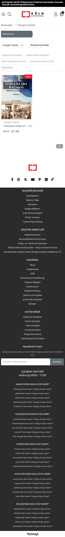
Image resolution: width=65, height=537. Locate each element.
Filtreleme (8, 34)
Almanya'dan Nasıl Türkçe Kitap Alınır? (32, 389)
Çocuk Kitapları (33, 330)
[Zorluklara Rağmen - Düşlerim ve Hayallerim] (16, 98)
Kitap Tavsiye (32, 217)
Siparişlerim (33, 196)
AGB (32, 273)
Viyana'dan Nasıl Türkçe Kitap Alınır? (32, 483)
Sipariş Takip (32, 200)
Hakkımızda (33, 269)
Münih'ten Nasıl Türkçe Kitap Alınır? (32, 398)
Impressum (32, 286)
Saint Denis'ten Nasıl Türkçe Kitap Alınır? (33, 466)
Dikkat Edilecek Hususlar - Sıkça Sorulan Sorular (32, 247)
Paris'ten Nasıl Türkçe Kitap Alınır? (32, 453)
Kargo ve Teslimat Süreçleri (32, 243)
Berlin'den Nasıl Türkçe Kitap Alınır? (32, 393)
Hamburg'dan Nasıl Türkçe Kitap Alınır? (32, 402)
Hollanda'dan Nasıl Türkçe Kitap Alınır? (32, 419)
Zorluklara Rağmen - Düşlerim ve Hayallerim (18, 126)
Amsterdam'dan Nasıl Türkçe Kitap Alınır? (32, 423)
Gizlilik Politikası (32, 291)
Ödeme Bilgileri (32, 282)
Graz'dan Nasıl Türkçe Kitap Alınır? (32, 496)
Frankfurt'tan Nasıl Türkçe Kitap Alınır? (32, 406)
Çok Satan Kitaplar (32, 213)
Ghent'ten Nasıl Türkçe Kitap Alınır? (32, 522)
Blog (32, 265)
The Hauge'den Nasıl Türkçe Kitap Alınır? (32, 436)
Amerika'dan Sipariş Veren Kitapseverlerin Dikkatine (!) (32, 252)
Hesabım (32, 204)
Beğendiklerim (32, 209)
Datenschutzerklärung (32, 278)
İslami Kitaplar (32, 321)
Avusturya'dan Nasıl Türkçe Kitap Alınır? (32, 479)
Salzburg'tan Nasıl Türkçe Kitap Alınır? (32, 488)
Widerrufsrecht (33, 235)
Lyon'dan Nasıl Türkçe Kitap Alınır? (33, 462)
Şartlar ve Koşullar (32, 295)
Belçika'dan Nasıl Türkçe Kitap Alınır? (32, 509)
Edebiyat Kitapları (32, 317)
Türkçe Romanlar (32, 334)
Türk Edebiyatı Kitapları (32, 338)
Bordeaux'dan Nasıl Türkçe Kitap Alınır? (32, 458)
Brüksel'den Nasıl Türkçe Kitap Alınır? (32, 513)
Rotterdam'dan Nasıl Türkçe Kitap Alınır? (32, 428)
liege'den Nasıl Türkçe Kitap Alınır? (32, 517)
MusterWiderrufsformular (32, 239)
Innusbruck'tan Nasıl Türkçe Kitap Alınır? (32, 492)
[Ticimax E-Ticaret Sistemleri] (32, 534)
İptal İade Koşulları (32, 299)
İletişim (32, 304)
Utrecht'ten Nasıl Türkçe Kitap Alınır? (32, 432)
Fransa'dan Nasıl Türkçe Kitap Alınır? (32, 449)
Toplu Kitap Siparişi (32, 222)
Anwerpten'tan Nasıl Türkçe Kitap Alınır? (32, 526)
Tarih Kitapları (32, 325)
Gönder (57, 361)
